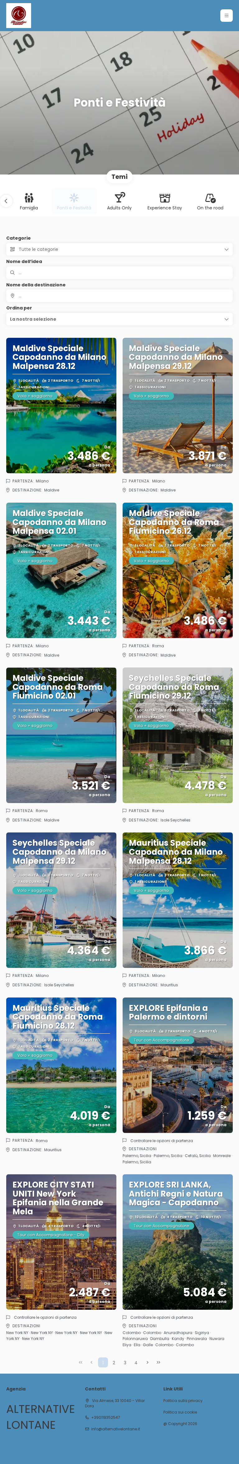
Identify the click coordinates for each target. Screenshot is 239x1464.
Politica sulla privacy (183, 1400)
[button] (226, 15)
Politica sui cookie (180, 1412)
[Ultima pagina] (158, 1362)
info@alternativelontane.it (115, 1429)
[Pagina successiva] (147, 1362)
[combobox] (119, 295)
